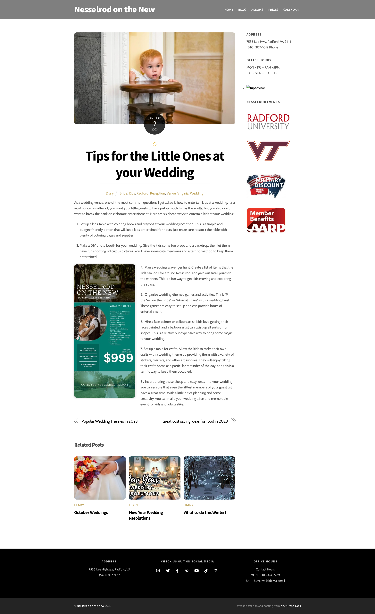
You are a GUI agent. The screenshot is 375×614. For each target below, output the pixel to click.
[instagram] (158, 570)
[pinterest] (187, 570)
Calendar (291, 10)
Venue (171, 193)
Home (228, 10)
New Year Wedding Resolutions (146, 515)
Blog (242, 10)
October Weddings (91, 512)
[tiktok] (206, 570)
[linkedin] (216, 570)
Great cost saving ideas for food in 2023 (195, 421)
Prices (273, 10)
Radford (142, 193)
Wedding (196, 193)
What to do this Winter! (205, 512)
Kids (132, 193)
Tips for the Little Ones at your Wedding (154, 164)
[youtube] (196, 570)
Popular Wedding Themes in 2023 (109, 421)
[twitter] (168, 570)
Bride (123, 193)
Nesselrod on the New (90, 606)
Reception (157, 193)
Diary (110, 193)
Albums (257, 10)
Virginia (182, 193)
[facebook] (177, 570)
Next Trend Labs (291, 606)
